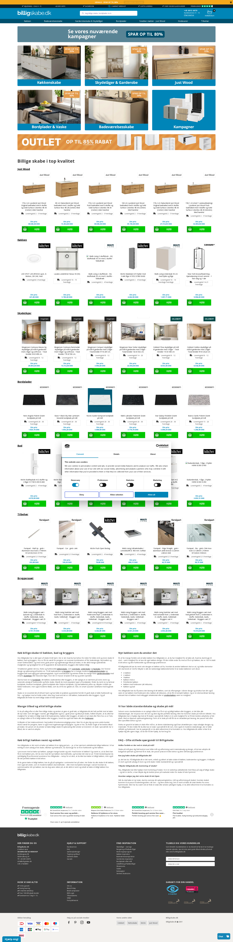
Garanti (69, 859)
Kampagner (120, 871)
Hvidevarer (183, 21)
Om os (69, 886)
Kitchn (143, 923)
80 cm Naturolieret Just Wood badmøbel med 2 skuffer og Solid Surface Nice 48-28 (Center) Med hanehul (67, 206)
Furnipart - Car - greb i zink (67, 548)
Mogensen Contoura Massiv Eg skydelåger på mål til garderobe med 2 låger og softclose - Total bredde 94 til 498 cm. (34, 350)
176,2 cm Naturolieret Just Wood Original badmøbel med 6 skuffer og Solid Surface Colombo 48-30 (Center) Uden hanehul (166, 206)
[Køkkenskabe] (49, 66)
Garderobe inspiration (124, 859)
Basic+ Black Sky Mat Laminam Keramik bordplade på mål (67, 417)
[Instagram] (82, 923)
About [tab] (153, 454)
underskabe (85, 669)
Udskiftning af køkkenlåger (126, 864)
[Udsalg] (116, 41)
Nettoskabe (132, 923)
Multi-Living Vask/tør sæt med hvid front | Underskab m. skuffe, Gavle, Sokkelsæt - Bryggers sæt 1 (67, 615)
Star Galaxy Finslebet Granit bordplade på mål (166, 417)
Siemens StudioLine (123, 873)
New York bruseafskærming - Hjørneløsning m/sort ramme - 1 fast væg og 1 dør (199, 276)
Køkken (27, 21)
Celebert (121, 923)
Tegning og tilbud (73, 854)
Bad (19, 445)
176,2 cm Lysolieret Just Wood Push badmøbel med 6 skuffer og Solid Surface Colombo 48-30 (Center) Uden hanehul (100, 206)
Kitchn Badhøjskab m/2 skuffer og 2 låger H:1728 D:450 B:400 (34, 481)
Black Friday (71, 888)
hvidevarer (89, 718)
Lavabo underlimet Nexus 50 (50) (67, 274)
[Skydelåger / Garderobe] (116, 66)
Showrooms (120, 866)
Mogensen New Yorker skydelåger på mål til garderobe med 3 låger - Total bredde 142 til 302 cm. (133, 349)
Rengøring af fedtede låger (126, 849)
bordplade (36, 680)
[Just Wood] (184, 66)
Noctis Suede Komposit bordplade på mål (100, 417)
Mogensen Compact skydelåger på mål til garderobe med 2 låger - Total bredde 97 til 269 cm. (100, 349)
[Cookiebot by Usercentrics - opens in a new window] (157, 446)
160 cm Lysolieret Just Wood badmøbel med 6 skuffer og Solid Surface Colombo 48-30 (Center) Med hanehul (133, 206)
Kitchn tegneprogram (124, 852)
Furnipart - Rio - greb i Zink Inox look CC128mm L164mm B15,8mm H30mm (199, 550)
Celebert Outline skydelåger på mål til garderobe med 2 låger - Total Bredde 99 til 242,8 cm (199, 349)
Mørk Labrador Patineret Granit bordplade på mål (133, 417)
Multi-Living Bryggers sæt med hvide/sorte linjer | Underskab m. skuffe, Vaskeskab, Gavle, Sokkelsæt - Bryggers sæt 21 (100, 615)
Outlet (118, 869)
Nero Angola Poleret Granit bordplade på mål (34, 417)
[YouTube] (88, 923)
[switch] (102, 485)
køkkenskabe (62, 669)
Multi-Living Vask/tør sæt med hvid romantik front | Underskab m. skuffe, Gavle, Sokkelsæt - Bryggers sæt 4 (166, 615)
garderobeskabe (103, 673)
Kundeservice (72, 847)
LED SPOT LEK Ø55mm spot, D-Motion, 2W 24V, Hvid (34, 275)
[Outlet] (116, 149)
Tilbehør (205, 21)
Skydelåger (24, 313)
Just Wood (23, 169)
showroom (89, 6)
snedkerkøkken (170, 695)
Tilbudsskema (72, 896)
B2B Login (70, 893)
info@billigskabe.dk (24, 861)
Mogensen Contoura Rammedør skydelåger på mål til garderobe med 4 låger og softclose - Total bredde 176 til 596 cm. (67, 350)
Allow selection (116, 495)
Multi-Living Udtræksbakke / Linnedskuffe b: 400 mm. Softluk (133, 549)
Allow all (151, 495)
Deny (81, 495)
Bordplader (121, 21)
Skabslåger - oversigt (124, 847)
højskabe (96, 669)
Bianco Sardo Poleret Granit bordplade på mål (199, 417)
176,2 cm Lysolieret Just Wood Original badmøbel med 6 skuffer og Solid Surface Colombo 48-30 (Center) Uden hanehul (34, 206)
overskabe (76, 669)
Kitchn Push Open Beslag (100, 548)
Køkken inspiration (123, 854)
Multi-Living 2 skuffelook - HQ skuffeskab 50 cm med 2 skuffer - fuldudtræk (100, 276)
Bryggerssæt (25, 578)
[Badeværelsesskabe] (116, 110)
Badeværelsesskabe (53, 21)
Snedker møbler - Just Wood (152, 21)
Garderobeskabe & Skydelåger (89, 21)
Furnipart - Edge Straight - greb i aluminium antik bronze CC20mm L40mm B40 (166, 550)
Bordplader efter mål (124, 861)
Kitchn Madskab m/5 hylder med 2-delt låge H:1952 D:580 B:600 (133, 275)
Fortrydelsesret (72, 900)
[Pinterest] (75, 923)
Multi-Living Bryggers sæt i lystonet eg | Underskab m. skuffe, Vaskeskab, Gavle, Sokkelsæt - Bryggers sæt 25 (34, 615)
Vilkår (69, 898)
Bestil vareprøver (73, 891)
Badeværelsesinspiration (125, 857)
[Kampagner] (184, 110)
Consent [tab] (80, 454)
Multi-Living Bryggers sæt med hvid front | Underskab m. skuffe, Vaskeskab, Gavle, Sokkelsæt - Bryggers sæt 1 (133, 615)
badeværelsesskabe (97, 671)
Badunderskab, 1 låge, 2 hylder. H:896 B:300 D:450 (199, 481)
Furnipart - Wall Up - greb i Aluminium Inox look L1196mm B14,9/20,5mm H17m (34, 550)
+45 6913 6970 (60, 6)
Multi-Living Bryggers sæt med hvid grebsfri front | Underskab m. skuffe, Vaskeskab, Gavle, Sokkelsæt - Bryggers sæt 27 (199, 615)
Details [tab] (117, 454)
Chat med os (189, 15)
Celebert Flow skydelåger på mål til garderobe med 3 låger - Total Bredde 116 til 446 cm (166, 349)
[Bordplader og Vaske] (49, 110)
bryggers (67, 671)
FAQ (68, 849)
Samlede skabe (72, 857)
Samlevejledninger (73, 852)
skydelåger (28, 676)
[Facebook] (69, 923)
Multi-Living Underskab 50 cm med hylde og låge (166, 275)
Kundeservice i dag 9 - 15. (28, 896)
